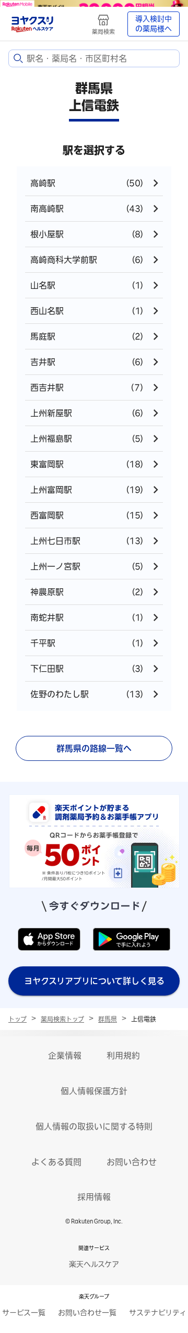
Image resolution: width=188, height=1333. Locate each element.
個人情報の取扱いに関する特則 (94, 1126)
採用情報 (94, 1197)
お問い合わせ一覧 (87, 1312)
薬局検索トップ (62, 1019)
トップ (17, 1019)
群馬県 (107, 1019)
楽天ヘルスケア (94, 1264)
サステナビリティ (157, 1312)
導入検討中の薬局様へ (153, 24)
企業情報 (64, 1055)
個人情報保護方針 (94, 1091)
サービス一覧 (23, 1312)
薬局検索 (103, 31)
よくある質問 (56, 1162)
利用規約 (123, 1055)
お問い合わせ (132, 1162)
